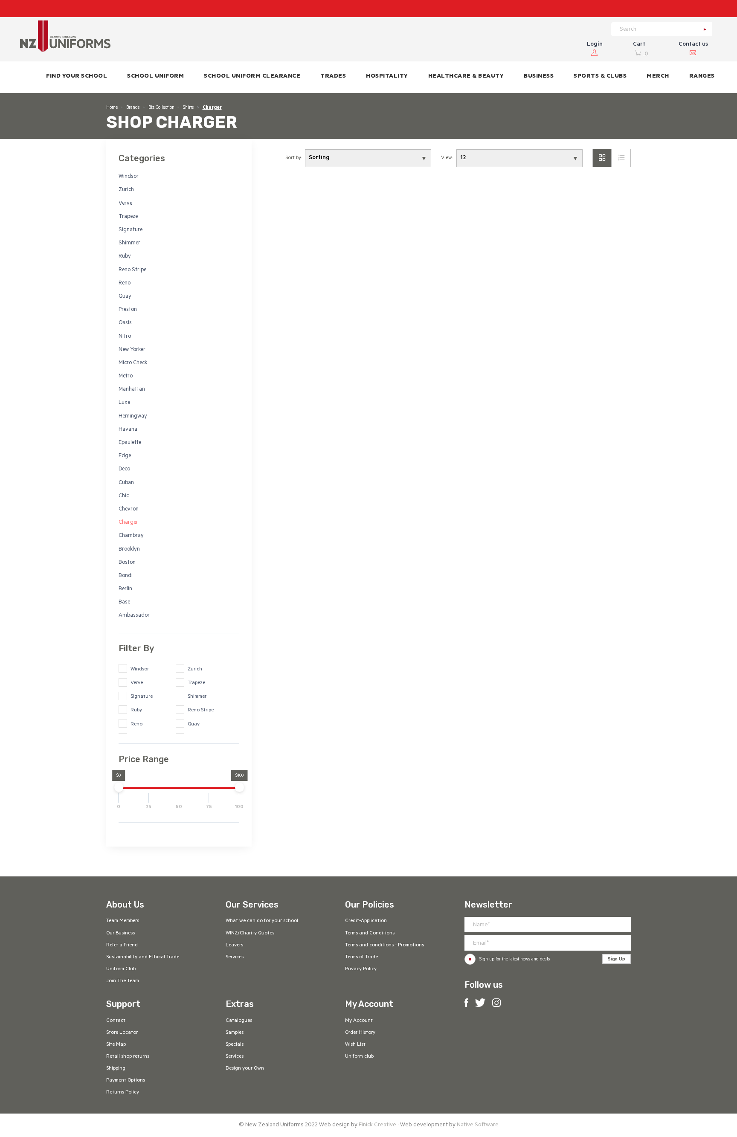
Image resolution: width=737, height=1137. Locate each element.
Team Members (122, 921)
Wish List (355, 1045)
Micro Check (133, 363)
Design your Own (245, 1069)
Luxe (124, 403)
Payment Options (125, 1081)
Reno (125, 284)
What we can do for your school (262, 921)
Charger (128, 523)
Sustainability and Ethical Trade (142, 957)
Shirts (188, 107)
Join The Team (122, 981)
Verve (125, 204)
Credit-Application (366, 921)
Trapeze (128, 217)
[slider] (118, 787)
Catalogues (239, 1021)
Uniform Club (121, 969)
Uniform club (359, 1057)
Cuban (126, 483)
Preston (128, 310)
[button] (155, 77)
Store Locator (122, 1033)
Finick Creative (377, 1125)
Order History (360, 1033)
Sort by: (293, 158)
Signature (130, 230)
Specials (235, 1045)
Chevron (129, 510)
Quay (125, 297)
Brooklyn (129, 550)
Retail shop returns (127, 1057)
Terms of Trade (361, 957)
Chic (124, 496)
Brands (132, 107)
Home (112, 107)
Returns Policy (122, 1093)
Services (235, 957)
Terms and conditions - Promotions (384, 945)
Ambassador (134, 616)
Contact (115, 1021)
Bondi (126, 576)
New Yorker (132, 350)
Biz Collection (161, 107)
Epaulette (130, 443)
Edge (125, 456)
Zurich (126, 190)
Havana (128, 430)
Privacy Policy (361, 969)
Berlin (125, 589)
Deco (124, 470)
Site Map (116, 1045)
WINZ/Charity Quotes (250, 934)
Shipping (115, 1069)
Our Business (120, 934)
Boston (127, 563)
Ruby (125, 257)
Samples (235, 1033)
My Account (359, 1021)
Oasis (125, 323)
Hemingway (133, 417)
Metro (126, 377)
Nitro (125, 337)
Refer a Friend (122, 945)
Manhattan (132, 390)
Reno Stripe (132, 270)
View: (447, 158)
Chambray (131, 536)
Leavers (234, 945)
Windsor (129, 177)
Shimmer (129, 244)
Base (124, 603)
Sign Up (616, 959)
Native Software (478, 1125)
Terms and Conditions (370, 934)
